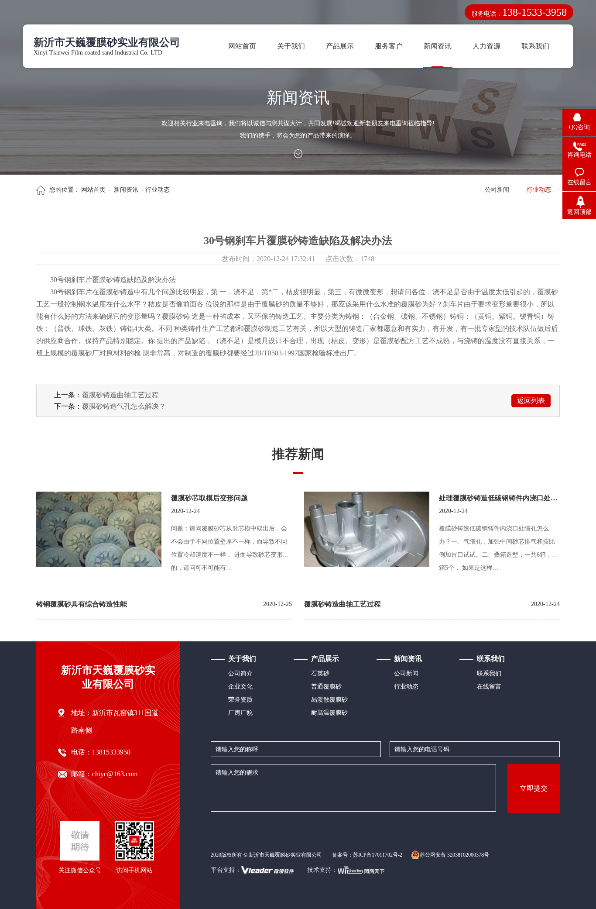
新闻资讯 (438, 46)
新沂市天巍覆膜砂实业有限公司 (108, 677)
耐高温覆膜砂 (329, 712)
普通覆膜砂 (326, 686)
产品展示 (340, 46)
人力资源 (486, 46)
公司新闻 (497, 189)
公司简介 (240, 673)
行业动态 (539, 189)
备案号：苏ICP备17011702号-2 (367, 855)
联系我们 (535, 46)
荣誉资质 (240, 699)
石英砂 (320, 673)
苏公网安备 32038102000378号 (454, 855)
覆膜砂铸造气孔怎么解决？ (124, 406)
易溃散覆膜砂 (329, 699)
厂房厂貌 (240, 712)
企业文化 (240, 686)
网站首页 (242, 46)
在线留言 (489, 686)
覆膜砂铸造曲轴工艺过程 (120, 395)
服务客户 (389, 46)
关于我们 (291, 46)
